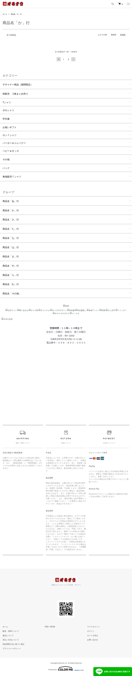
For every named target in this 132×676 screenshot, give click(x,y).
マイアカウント (93, 626)
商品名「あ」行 (11, 201)
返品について (8, 635)
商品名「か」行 (16, 14)
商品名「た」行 (11, 228)
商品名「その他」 (12, 293)
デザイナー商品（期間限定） (18, 84)
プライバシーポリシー (12, 648)
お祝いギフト (9, 127)
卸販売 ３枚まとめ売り (15, 93)
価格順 (113, 34)
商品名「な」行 (11, 237)
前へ (59, 59)
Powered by (52, 669)
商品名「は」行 (11, 247)
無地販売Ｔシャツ (12, 176)
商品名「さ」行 (11, 219)
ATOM (52, 626)
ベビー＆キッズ (11, 150)
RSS (46, 626)
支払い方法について (11, 639)
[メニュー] (128, 4)
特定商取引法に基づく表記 (13, 644)
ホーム (5, 14)
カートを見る (92, 635)
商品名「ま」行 (11, 256)
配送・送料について (11, 631)
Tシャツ (7, 102)
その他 (6, 159)
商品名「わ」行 (11, 284)
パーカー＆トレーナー (14, 143)
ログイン (90, 631)
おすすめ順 (102, 34)
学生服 (6, 118)
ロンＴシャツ (9, 135)
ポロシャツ (8, 110)
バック (6, 168)
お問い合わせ (92, 639)
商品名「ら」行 (11, 275)
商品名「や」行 (11, 265)
